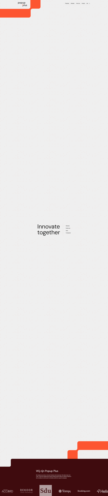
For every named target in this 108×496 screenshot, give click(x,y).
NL (87, 3)
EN (89, 3)
